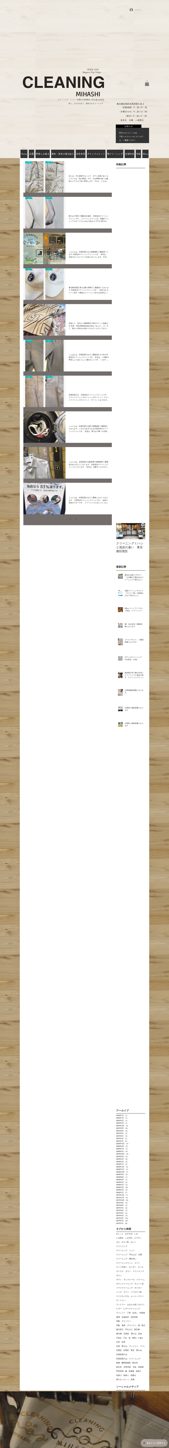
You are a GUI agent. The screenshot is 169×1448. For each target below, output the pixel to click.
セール (140, 1267)
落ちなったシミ (122, 1379)
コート (137, 1263)
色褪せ (133, 1375)
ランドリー (120, 1300)
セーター (132, 1267)
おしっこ (120, 1234)
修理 (118, 1317)
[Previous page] (59, 518)
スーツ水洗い (121, 1267)
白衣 (118, 1342)
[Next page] (76, 518)
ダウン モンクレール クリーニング (130, 1279)
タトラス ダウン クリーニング (130, 1271)
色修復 (131, 1371)
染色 (140, 1333)
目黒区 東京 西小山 (132, 1350)
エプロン (138, 1238)
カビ (118, 1242)
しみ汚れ (129, 1238)
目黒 (123, 1342)
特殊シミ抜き (137, 1338)
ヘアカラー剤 (136, 1292)
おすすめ (129, 1234)
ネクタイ (138, 1288)
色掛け (119, 1375)
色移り (126, 1375)
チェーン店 (139, 1284)
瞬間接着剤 (126, 1363)
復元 (143, 1325)
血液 (132, 1379)
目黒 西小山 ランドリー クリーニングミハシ (130, 1346)
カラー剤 (125, 1242)
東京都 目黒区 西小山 (126, 1333)
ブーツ (126, 1292)
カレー (133, 1242)
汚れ (125, 1338)
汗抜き (119, 1338)
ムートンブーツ (137, 1296)
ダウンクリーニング (124, 1284)
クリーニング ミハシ (125, 1250)
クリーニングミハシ (124, 1263)
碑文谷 (135, 1363)
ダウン (119, 1275)
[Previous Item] (120, 531)
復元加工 (120, 1329)
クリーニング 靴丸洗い (126, 1258)
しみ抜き (120, 1238)
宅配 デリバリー (123, 1321)
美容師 (141, 1367)
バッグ (119, 1292)
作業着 (142, 1313)
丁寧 (129, 1313)
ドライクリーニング (124, 1288)
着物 (118, 1363)
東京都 (137, 1329)
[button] (147, 83)
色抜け (138, 1371)
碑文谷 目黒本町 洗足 (126, 1367)
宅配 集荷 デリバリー (126, 1325)
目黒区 (119, 1350)
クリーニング (121, 1246)
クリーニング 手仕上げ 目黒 (129, 1254)
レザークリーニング (131, 1308)
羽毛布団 (120, 1371)
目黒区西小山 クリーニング (128, 1358)
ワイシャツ (120, 1313)
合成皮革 (125, 1317)
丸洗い (135, 1313)
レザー (119, 1308)
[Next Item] (141, 531)
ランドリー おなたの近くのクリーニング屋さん (130, 1304)
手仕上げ (129, 1329)
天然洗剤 (134, 1317)
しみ (136, 1234)
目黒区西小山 (121, 1354)
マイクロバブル (122, 1296)
